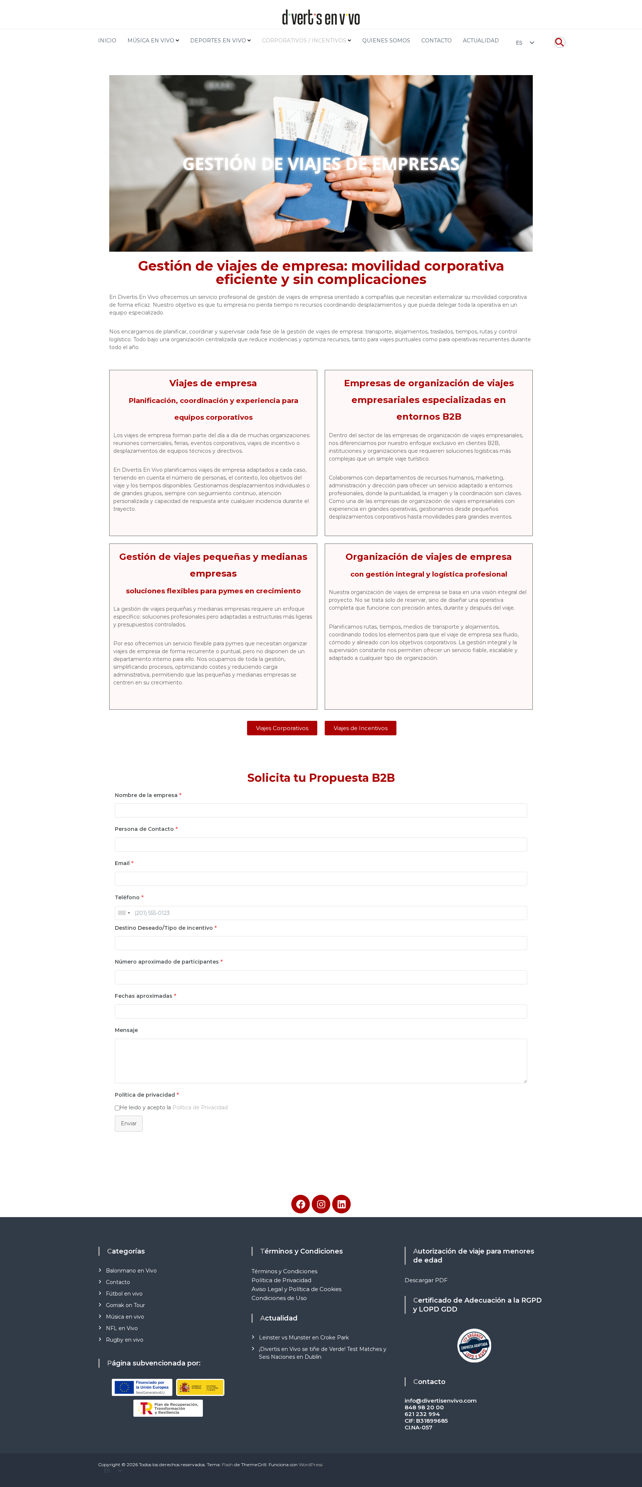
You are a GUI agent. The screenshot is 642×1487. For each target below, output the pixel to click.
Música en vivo (125, 1316)
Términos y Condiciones (284, 1271)
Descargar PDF (426, 1280)
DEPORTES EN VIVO (218, 40)
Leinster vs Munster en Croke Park (304, 1337)
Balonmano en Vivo (131, 1270)
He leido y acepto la (174, 1107)
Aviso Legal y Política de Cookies (296, 1289)
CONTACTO (436, 40)
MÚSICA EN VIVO (150, 40)
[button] (559, 46)
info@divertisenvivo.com (441, 1400)
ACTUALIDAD (481, 40)
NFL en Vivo (122, 1328)
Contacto (118, 1282)
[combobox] (123, 913)
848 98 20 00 (424, 1407)
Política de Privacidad (200, 1107)
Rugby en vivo (124, 1339)
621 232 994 (422, 1413)
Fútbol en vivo (124, 1293)
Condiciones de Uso (279, 1297)
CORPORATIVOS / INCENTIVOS (304, 40)
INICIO (107, 40)
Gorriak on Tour (125, 1305)
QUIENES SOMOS (386, 40)
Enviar (129, 1123)
